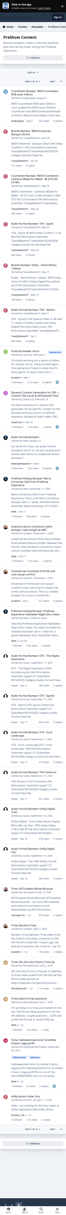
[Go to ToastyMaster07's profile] (5, 131)
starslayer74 (29, 892)
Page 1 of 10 (31, 81)
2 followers (17, 426)
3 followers (17, 382)
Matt (25, 440)
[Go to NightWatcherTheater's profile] (5, 1040)
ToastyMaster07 (31, 137)
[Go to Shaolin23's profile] (5, 393)
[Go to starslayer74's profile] (5, 889)
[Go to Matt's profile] (5, 437)
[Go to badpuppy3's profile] (5, 91)
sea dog (27, 354)
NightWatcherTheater (34, 1046)
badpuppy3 (29, 98)
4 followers (17, 468)
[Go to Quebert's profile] (5, 527)
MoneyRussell (30, 965)
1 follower (16, 516)
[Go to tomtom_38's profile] (5, 1097)
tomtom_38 (29, 1099)
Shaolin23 (28, 399)
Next (52, 81)
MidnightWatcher (20, 463)
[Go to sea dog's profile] (5, 352)
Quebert (15, 377)
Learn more (7, 6)
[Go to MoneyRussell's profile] (5, 962)
